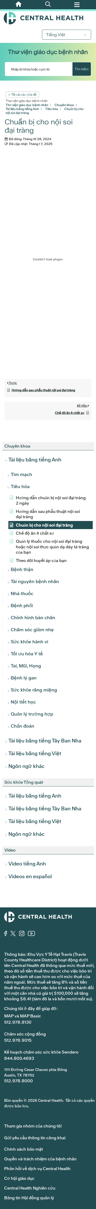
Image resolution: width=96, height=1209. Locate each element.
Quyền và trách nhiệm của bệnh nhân (40, 1159)
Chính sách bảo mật (23, 1149)
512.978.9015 (17, 1040)
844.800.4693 (19, 1058)
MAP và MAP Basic (22, 1016)
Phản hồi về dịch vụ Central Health (37, 1168)
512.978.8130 (17, 1022)
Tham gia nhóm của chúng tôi (33, 1126)
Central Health (48, 18)
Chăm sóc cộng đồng (25, 1034)
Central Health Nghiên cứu (29, 1188)
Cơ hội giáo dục (19, 1178)
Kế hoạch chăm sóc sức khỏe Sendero (41, 1052)
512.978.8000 (18, 1080)
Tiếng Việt (55, 34)
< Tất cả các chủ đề (22, 94)
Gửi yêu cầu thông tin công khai (34, 1137)
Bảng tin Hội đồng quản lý (29, 1197)
